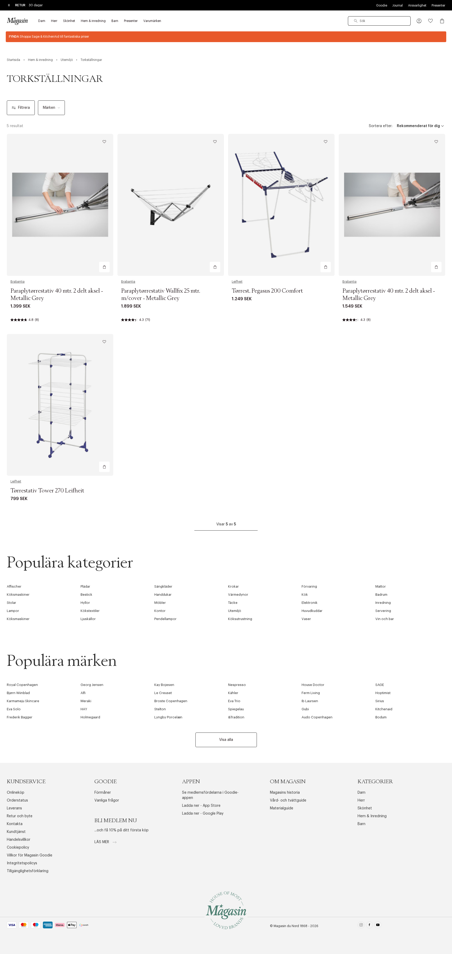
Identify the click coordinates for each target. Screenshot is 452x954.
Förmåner (102, 792)
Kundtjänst (16, 832)
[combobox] (379, 21)
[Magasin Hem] (17, 21)
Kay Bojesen (164, 684)
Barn (361, 824)
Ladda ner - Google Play (202, 813)
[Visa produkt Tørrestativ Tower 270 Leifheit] (60, 405)
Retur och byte (19, 816)
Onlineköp (15, 792)
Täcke (233, 602)
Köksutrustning (240, 619)
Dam (361, 792)
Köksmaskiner (18, 594)
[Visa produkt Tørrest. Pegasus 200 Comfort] (281, 205)
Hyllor (85, 602)
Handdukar (163, 594)
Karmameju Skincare (23, 701)
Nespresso (237, 684)
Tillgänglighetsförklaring (27, 871)
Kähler (233, 693)
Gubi (305, 709)
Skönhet (365, 808)
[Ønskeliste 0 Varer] (430, 21)
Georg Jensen (92, 684)
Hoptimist (383, 693)
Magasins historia (285, 792)
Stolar (11, 602)
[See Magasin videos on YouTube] (377, 925)
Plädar (85, 586)
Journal (397, 5)
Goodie (381, 5)
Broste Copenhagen (170, 701)
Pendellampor (165, 619)
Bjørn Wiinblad (18, 693)
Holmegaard (90, 717)
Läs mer (102, 842)
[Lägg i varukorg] (104, 267)
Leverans (14, 808)
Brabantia (17, 281)
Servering (383, 610)
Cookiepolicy (18, 847)
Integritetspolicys (22, 863)
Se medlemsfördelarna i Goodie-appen (210, 795)
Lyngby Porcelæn (168, 717)
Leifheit (237, 281)
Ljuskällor (88, 619)
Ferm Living (311, 693)
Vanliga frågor (106, 800)
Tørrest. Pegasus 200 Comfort (267, 291)
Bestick (86, 594)
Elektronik (310, 602)
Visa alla (226, 740)
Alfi (83, 693)
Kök (305, 594)
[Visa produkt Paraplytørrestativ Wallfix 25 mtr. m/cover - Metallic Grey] (170, 205)
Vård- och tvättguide (288, 800)
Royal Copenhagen (22, 684)
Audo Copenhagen (317, 717)
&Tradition (236, 717)
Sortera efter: (380, 126)
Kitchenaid (383, 709)
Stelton (160, 709)
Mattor (380, 586)
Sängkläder (163, 586)
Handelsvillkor (18, 840)
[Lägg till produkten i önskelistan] (104, 142)
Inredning (383, 602)
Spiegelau (236, 709)
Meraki (86, 701)
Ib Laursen (310, 701)
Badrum (381, 594)
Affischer (14, 586)
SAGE (379, 684)
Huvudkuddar (312, 610)
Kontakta (14, 824)
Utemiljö (234, 610)
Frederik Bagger (19, 717)
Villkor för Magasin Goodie (29, 855)
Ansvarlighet (417, 5)
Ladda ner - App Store (201, 806)
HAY (84, 709)
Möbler (160, 602)
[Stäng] (308, 503)
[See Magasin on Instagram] (361, 925)
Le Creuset (163, 693)
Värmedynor (238, 594)
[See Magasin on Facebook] (369, 925)
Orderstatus (17, 800)
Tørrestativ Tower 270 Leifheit (47, 491)
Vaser (306, 619)
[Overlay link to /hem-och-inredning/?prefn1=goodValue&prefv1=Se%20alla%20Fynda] (226, 36)
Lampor (13, 610)
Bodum (381, 717)
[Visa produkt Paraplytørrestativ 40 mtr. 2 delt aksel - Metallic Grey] (60, 205)
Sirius (379, 701)
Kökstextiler (90, 610)
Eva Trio (234, 701)
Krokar (233, 586)
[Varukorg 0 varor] (442, 21)
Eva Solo (14, 709)
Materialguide (281, 808)
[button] (419, 21)
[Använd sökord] (356, 21)
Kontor (160, 610)
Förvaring (309, 586)
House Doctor (313, 684)
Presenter (438, 5)
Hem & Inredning (372, 816)
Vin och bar (384, 619)
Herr (361, 800)
